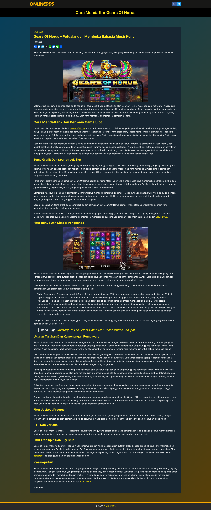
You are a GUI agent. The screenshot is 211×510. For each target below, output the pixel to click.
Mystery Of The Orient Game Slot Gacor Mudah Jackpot (96, 330)
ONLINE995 (110, 506)
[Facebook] (174, 4)
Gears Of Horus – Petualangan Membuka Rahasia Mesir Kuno (84, 36)
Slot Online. (85, 481)
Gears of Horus (77, 128)
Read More (40, 487)
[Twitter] (179, 4)
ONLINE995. (162, 217)
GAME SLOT (38, 32)
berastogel (39, 456)
